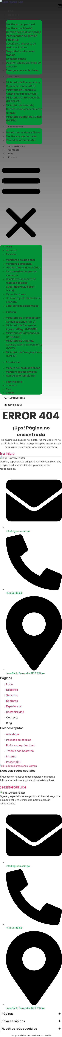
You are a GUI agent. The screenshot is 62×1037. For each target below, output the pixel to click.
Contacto (13, 149)
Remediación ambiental (20, 140)
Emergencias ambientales (22, 70)
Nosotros (13, 14)
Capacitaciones (16, 59)
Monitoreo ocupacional (20, 24)
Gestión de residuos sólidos (23, 32)
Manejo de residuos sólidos (23, 132)
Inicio (11, 11)
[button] (21, 202)
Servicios (13, 18)
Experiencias (15, 126)
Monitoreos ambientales (21, 136)
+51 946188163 (16, 398)
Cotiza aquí (15, 405)
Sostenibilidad (16, 146)
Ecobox (12, 157)
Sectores (13, 76)
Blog (10, 153)
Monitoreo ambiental (19, 28)
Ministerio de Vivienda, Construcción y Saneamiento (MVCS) (24, 109)
